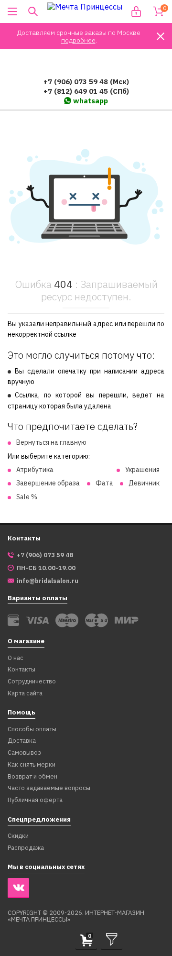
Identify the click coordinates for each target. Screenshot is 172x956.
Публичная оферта (35, 800)
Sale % (26, 497)
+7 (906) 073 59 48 (45, 555)
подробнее (78, 40)
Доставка (22, 741)
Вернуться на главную (51, 442)
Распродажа (26, 848)
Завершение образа (48, 483)
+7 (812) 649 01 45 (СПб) (86, 91)
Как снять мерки (31, 765)
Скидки (18, 836)
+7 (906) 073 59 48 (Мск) (86, 81)
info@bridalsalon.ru (47, 581)
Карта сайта (25, 693)
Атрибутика (35, 469)
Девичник (144, 483)
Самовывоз (24, 753)
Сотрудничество (32, 681)
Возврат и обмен (32, 776)
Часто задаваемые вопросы (49, 788)
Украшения (142, 469)
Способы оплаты (32, 729)
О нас (15, 658)
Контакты (21, 669)
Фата (104, 483)
